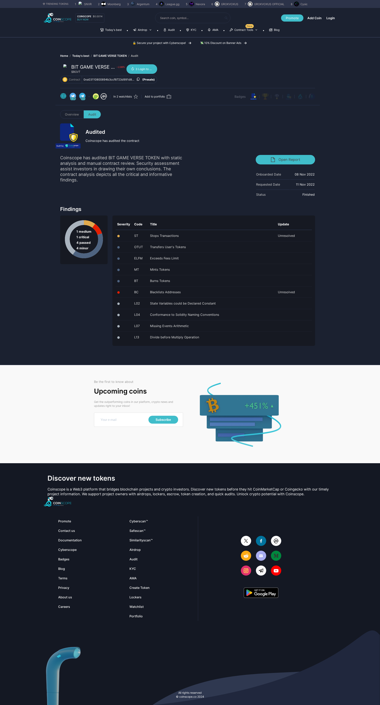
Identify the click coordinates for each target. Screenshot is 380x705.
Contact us (66, 531)
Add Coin (314, 18)
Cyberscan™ (138, 521)
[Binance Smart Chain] (65, 79)
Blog (61, 569)
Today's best (80, 55)
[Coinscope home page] (57, 18)
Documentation (70, 540)
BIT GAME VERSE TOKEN (110, 55)
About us (65, 597)
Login (330, 18)
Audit (134, 55)
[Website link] (63, 96)
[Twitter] (246, 541)
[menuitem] (111, 30)
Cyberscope (67, 550)
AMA (133, 578)
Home (64, 55)
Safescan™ (137, 531)
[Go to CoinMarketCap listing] (104, 96)
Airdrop (135, 550)
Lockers (135, 597)
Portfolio (136, 616)
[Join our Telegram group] (261, 571)
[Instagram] (246, 571)
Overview (72, 114)
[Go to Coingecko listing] (96, 96)
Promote (292, 18)
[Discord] (261, 556)
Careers (64, 607)
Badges (240, 97)
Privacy (63, 588)
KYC (132, 569)
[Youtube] (276, 571)
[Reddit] (246, 556)
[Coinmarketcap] (276, 541)
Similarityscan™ (141, 540)
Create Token (139, 588)
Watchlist (136, 607)
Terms (62, 578)
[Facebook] (261, 541)
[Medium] (276, 556)
